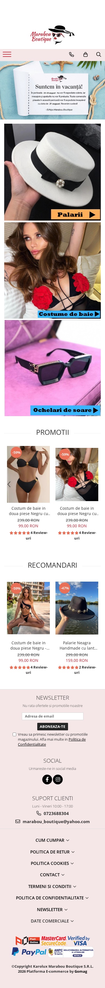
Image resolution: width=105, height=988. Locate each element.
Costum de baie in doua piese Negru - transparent (28, 645)
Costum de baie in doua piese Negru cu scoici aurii (28, 511)
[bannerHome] (52, 90)
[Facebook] (47, 779)
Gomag (80, 971)
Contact (50, 874)
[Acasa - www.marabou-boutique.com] (53, 35)
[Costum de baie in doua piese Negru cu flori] (76, 474)
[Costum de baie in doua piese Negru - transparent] (28, 608)
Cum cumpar (51, 840)
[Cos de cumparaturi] (86, 54)
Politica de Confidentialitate (50, 898)
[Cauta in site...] (98, 54)
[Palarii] (52, 172)
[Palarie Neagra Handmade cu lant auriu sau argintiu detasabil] (76, 608)
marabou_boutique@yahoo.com (56, 821)
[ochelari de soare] (52, 368)
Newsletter (50, 909)
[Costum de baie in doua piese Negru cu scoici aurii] (28, 474)
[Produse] (8, 56)
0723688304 (56, 813)
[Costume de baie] (52, 270)
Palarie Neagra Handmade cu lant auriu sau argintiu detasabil (77, 645)
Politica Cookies (50, 863)
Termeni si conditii (50, 886)
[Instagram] (58, 779)
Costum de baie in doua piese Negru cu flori (77, 511)
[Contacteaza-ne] (71, 54)
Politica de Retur (50, 852)
